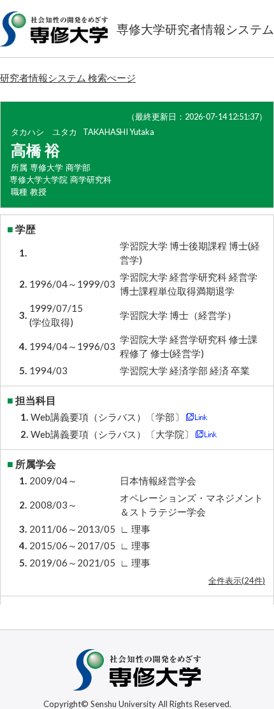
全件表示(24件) (236, 580)
